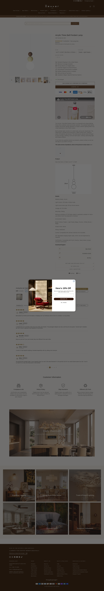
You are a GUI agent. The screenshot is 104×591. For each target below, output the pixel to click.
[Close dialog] (74, 281)
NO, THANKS (64, 302)
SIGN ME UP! (63, 298)
